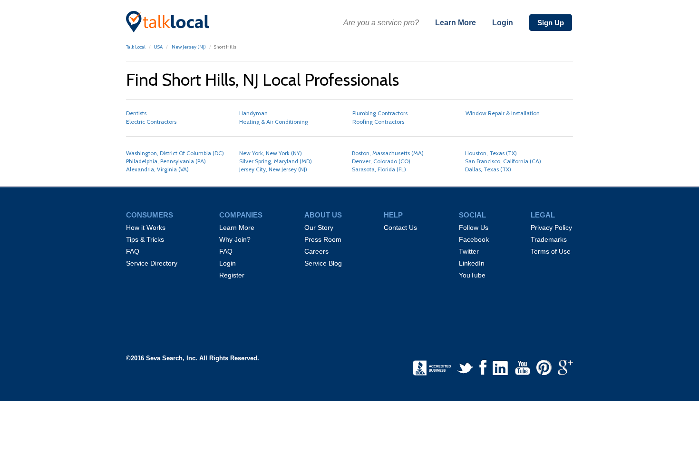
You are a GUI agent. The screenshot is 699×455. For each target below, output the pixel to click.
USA (158, 47)
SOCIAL (472, 215)
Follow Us (473, 227)
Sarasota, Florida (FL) (379, 169)
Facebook (474, 239)
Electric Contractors (151, 121)
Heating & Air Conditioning (273, 121)
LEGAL (543, 215)
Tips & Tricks (145, 239)
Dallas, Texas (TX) (488, 169)
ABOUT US (323, 215)
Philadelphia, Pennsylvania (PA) (166, 161)
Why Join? (235, 239)
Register (231, 275)
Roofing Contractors (378, 121)
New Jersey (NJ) (188, 47)
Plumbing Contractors (380, 113)
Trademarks (549, 239)
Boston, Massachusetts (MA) (388, 153)
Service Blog (323, 263)
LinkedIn (472, 263)
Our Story (318, 227)
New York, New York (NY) (270, 153)
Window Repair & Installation (503, 113)
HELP (393, 215)
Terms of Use (551, 251)
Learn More (455, 23)
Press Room (322, 239)
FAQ (132, 251)
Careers (316, 251)
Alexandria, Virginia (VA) (157, 169)
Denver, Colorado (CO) (381, 161)
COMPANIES (240, 215)
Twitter (469, 251)
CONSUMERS (149, 215)
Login (502, 23)
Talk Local (136, 47)
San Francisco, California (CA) (503, 161)
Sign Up (550, 23)
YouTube (472, 275)
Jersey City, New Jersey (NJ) (273, 169)
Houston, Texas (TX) (491, 153)
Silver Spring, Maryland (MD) (275, 161)
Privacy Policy (551, 227)
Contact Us (400, 227)
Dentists (136, 113)
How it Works (145, 227)
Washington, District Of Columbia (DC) (175, 153)
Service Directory (151, 263)
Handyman (253, 113)
